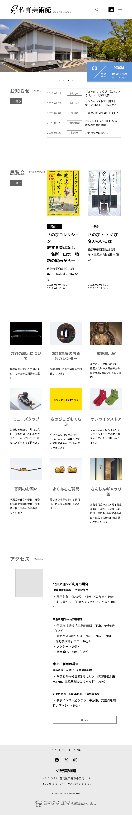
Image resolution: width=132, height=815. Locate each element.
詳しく (85, 720)
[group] (66, 45)
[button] (59, 80)
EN (111, 10)
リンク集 (75, 750)
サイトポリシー (59, 750)
